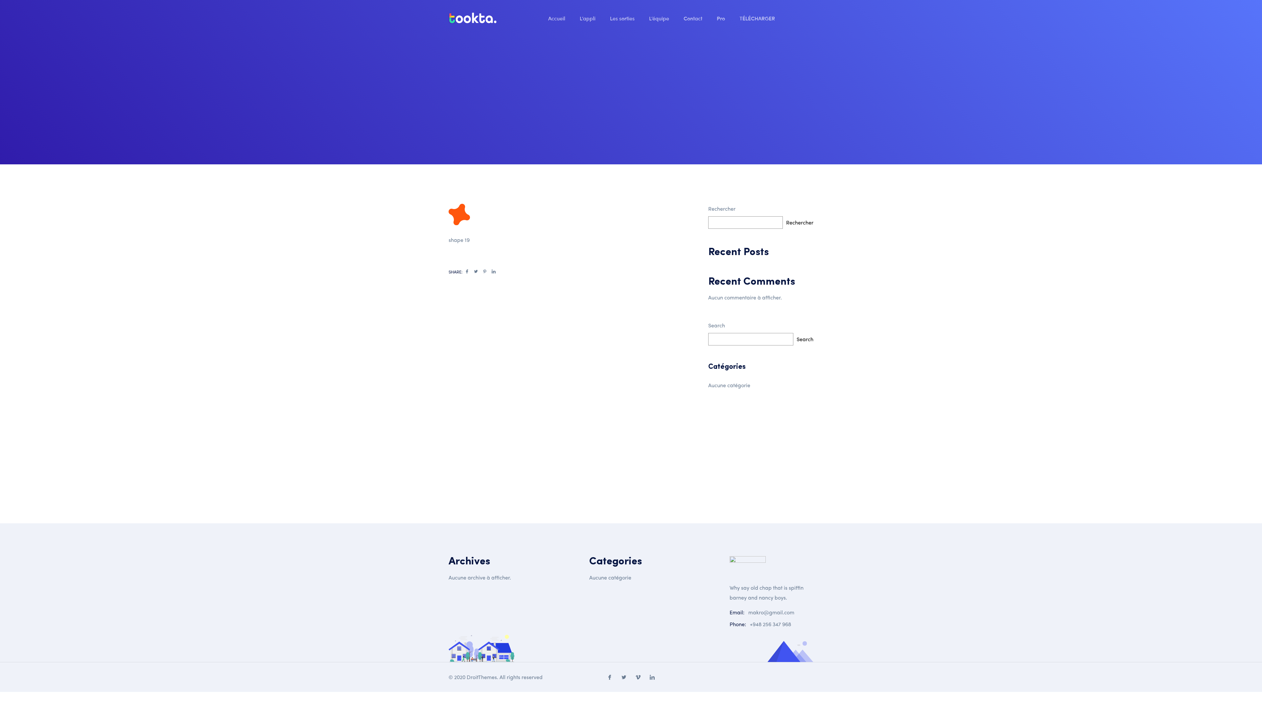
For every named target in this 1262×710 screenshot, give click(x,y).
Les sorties (623, 18)
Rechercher (722, 208)
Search (716, 325)
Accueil (557, 18)
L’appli (588, 18)
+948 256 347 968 (770, 624)
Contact (694, 18)
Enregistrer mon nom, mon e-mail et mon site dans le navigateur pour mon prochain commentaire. (566, 411)
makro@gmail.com (771, 612)
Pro (721, 18)
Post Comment (483, 502)
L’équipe (659, 18)
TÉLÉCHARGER (757, 18)
